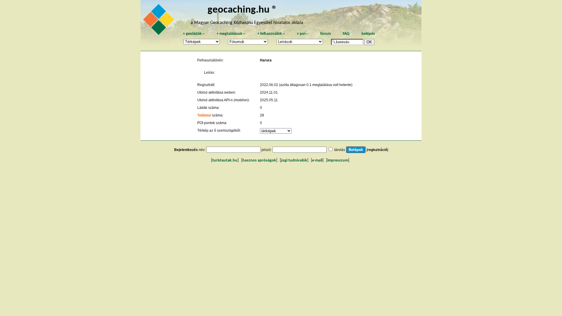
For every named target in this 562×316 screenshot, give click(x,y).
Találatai (204, 115)
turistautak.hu (224, 160)
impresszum (337, 160)
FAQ (346, 34)
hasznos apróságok (259, 160)
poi (302, 34)
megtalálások (231, 34)
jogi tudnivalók (294, 160)
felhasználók (271, 34)
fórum (325, 34)
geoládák (194, 34)
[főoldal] (159, 21)
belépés (368, 34)
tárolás (339, 150)
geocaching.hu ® (242, 10)
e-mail (317, 160)
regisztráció (377, 150)
